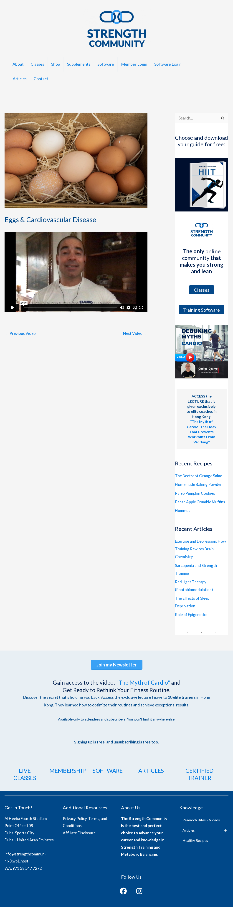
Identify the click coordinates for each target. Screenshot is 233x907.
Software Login (168, 64)
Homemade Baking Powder (198, 484)
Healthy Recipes (195, 840)
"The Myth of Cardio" (143, 682)
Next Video (135, 333)
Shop (55, 64)
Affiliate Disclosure (79, 832)
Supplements (78, 64)
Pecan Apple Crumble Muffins (200, 501)
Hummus (182, 510)
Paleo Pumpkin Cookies (195, 493)
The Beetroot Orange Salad (198, 475)
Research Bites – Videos (201, 820)
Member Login (134, 64)
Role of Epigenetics (191, 614)
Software (105, 64)
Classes (37, 64)
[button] (123, 891)
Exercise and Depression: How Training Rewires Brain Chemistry (200, 549)
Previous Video (20, 333)
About (18, 64)
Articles (20, 78)
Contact (41, 78)
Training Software (201, 310)
